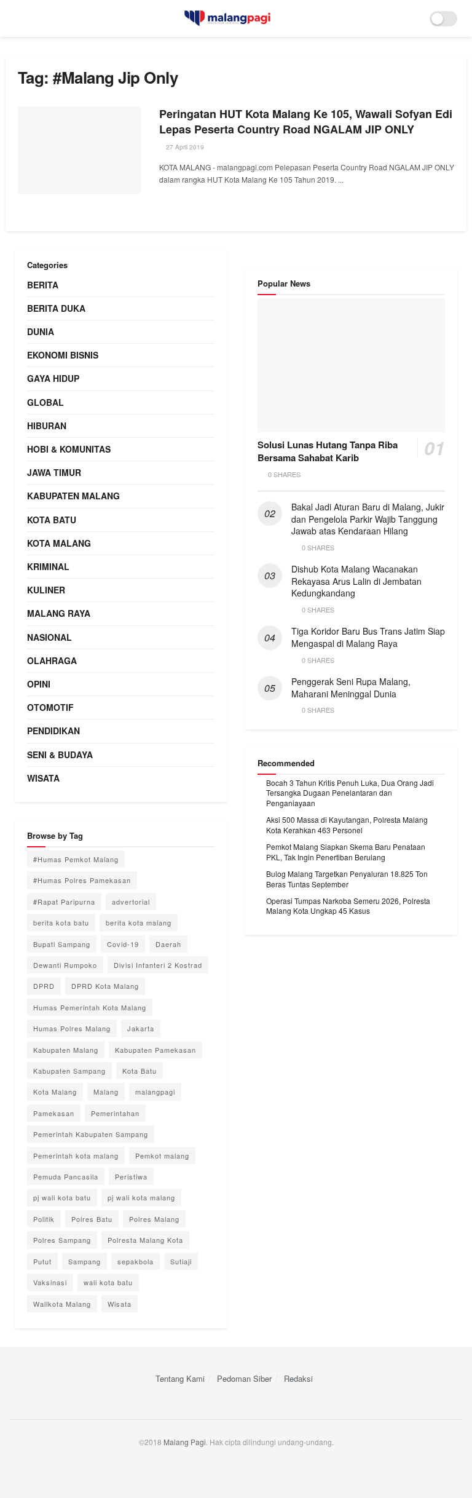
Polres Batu (91, 1219)
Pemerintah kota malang (76, 1155)
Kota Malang (59, 543)
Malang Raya (58, 613)
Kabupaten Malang (73, 495)
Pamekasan (53, 1113)
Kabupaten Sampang (69, 1071)
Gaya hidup (53, 378)
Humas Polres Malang (72, 1028)
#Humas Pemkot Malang (76, 859)
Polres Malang (154, 1219)
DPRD (44, 986)
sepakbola (135, 1261)
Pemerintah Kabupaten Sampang (90, 1134)
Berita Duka (56, 308)
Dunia (40, 331)
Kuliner (46, 590)
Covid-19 (123, 944)
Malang (106, 1091)
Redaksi (298, 1378)
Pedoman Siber (244, 1378)
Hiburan (46, 425)
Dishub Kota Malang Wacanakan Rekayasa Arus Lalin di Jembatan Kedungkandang (356, 581)
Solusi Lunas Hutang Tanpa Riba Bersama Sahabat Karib (328, 451)
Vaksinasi (50, 1282)
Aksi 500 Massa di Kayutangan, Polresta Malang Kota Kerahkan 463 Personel (347, 824)
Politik (44, 1219)
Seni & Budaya (60, 754)
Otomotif (50, 707)
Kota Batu (51, 519)
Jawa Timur (54, 472)
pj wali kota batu (62, 1197)
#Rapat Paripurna (64, 901)
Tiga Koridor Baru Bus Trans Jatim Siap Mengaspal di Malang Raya (368, 637)
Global (45, 402)
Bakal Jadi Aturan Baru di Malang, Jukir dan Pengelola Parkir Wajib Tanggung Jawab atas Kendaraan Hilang (367, 519)
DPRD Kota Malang (105, 986)
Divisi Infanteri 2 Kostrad (158, 965)
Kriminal (48, 566)
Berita (42, 285)
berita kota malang (138, 922)
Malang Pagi (184, 1442)
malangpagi (155, 1091)
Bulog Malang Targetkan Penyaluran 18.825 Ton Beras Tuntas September (347, 878)
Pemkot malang (162, 1155)
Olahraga (52, 660)
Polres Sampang (62, 1240)
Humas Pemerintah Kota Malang (89, 1007)
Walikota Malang (62, 1304)
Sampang (84, 1261)
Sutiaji (181, 1261)
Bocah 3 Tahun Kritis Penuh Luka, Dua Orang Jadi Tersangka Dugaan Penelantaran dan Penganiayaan (350, 793)
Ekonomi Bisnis (62, 355)
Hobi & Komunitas (69, 449)
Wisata (43, 778)
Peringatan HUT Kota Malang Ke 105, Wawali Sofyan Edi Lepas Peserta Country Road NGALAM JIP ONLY (305, 121)
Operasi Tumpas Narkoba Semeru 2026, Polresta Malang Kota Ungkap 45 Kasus (348, 905)
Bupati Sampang (61, 944)
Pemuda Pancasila (65, 1176)
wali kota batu (108, 1282)
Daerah (168, 944)
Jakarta (140, 1028)
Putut (42, 1261)
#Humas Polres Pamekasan (82, 880)
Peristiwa (131, 1176)
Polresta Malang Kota (145, 1240)
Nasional (49, 637)
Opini (38, 684)
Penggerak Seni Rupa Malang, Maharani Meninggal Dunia (351, 687)
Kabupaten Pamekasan (155, 1050)
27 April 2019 (184, 147)
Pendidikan (53, 730)
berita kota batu (61, 922)
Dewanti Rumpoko (65, 965)
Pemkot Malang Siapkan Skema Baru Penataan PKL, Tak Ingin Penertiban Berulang (345, 851)
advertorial (131, 901)
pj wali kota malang (141, 1197)
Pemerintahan (115, 1113)
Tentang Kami (180, 1378)
